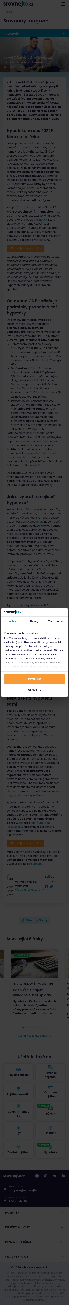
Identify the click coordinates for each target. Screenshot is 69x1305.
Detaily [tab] (34, 621)
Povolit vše (34, 678)
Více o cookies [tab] (56, 621)
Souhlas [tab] (12, 621)
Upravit (32, 689)
